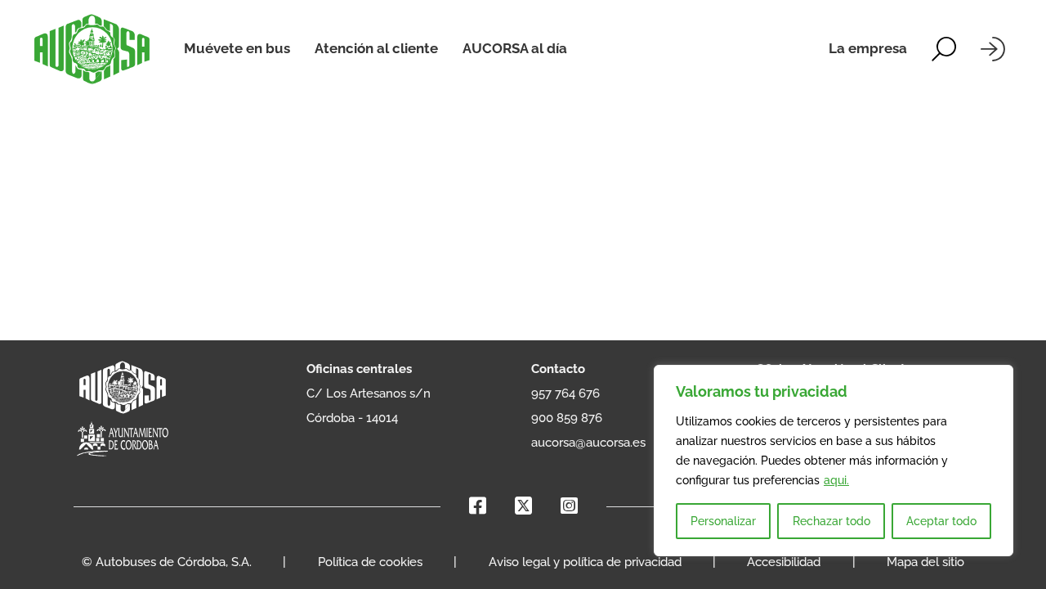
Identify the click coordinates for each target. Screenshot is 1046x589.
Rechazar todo (831, 521)
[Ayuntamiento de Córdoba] (123, 439)
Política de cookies (370, 562)
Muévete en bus (237, 48)
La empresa (868, 48)
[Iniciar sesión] (993, 49)
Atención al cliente (376, 48)
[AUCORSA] (92, 49)
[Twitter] (523, 506)
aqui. (836, 480)
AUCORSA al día (515, 48)
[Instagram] (569, 506)
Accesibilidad (783, 562)
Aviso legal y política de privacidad (585, 562)
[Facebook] (477, 506)
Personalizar (723, 521)
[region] (833, 460)
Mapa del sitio (925, 562)
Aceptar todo (941, 521)
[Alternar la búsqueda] (944, 49)
